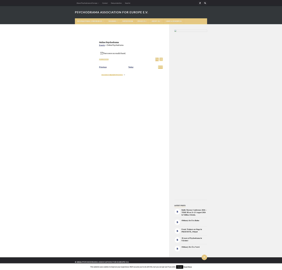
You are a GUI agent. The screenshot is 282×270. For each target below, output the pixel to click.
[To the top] (204, 257)
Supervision (127, 21)
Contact (105, 3)
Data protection (116, 3)
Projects (142, 21)
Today (130, 67)
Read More (188, 267)
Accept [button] (179, 267)
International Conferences (89, 21)
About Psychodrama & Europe (87, 3)
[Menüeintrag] (200, 3)
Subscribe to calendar (112, 75)
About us (156, 21)
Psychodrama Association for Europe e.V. (111, 12)
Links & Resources (174, 21)
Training (112, 21)
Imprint (127, 3)
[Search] (205, 3)
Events (102, 45)
